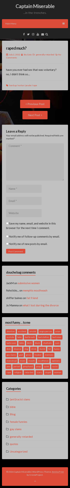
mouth (31, 360)
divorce (17, 349)
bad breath (30, 337)
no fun (21, 85)
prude (28, 85)
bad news (56, 337)
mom (22, 360)
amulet (32, 331)
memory (49, 354)
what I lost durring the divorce (41, 305)
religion (18, 372)
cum (57, 343)
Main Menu (10, 23)
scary (39, 372)
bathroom (11, 343)
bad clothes (43, 337)
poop (38, 366)
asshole (10, 337)
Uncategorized (18, 451)
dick (9, 349)
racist (55, 366)
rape (35, 85)
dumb (42, 349)
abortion (11, 331)
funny (57, 349)
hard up (13, 85)
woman (57, 372)
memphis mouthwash (35, 290)
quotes (14, 444)
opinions (56, 360)
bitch (29, 343)
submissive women (29, 283)
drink (33, 349)
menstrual (12, 360)
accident (22, 331)
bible (21, 343)
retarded (29, 372)
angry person (45, 331)
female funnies (18, 421)
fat (49, 349)
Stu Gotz (28, 54)
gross (28, 354)
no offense (43, 360)
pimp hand (28, 366)
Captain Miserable (35, 6)
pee (8, 366)
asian (57, 331)
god (21, 354)
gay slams (11, 354)
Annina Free (58, 471)
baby (19, 337)
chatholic (47, 343)
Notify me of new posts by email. (28, 243)
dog (26, 349)
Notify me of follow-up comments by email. (34, 236)
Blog (13, 414)
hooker (38, 354)
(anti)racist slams (20, 399)
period (16, 366)
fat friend (32, 298)
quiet (46, 366)
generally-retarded (45, 54)
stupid (48, 372)
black (37, 343)
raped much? (16, 48)
